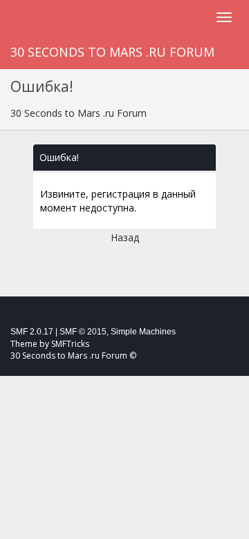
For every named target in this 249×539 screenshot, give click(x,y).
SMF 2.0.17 (31, 332)
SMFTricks (70, 344)
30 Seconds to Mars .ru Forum (112, 52)
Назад (125, 237)
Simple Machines (143, 332)
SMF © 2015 (83, 332)
